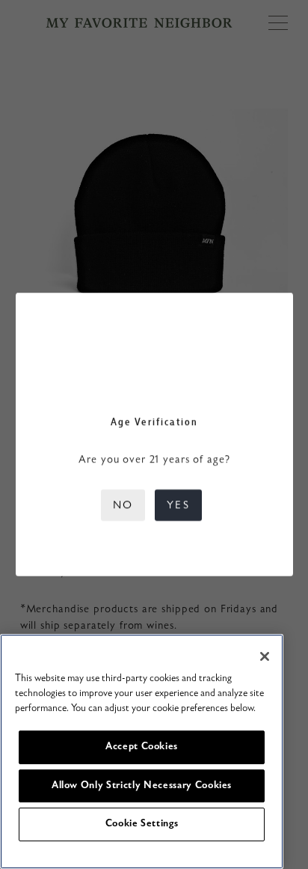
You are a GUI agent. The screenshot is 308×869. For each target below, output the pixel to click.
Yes (178, 505)
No (123, 505)
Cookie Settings (142, 823)
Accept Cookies (141, 746)
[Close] (264, 656)
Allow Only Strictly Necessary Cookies (142, 785)
